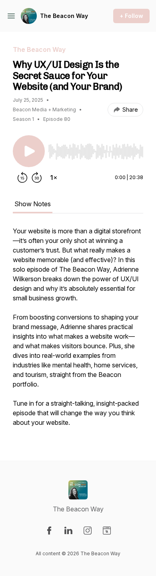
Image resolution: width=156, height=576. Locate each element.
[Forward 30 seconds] (36, 177)
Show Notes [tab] (32, 204)
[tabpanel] (78, 330)
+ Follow (131, 15)
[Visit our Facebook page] (49, 531)
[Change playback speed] (54, 177)
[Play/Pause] (29, 151)
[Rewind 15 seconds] (22, 177)
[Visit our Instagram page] (88, 531)
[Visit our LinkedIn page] (68, 531)
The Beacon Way (64, 15)
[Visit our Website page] (107, 531)
